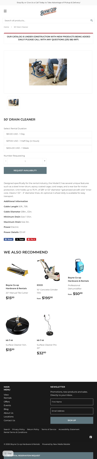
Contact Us (9, 420)
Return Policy (33, 429)
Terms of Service (49, 429)
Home (6, 27)
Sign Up (72, 420)
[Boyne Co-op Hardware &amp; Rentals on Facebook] (91, 437)
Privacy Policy (18, 429)
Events (7, 405)
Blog (6, 409)
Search (7, 429)
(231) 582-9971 (71, 39)
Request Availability (25, 170)
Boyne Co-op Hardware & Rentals (25, 444)
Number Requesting (14, 156)
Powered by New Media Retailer (56, 444)
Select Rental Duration (15, 128)
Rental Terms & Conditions (15, 432)
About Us (8, 413)
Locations (9, 416)
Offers (7, 402)
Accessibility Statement (69, 429)
